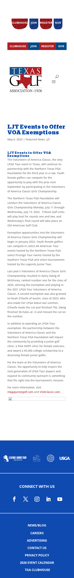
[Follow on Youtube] (60, 499)
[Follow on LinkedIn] (48, 499)
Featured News (35, 139)
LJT (48, 139)
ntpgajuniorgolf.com (20, 392)
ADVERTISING (37, 540)
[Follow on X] (26, 499)
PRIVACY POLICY (37, 555)
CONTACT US (37, 548)
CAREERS (37, 533)
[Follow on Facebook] (14, 499)
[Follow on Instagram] (37, 499)
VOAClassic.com (50, 392)
